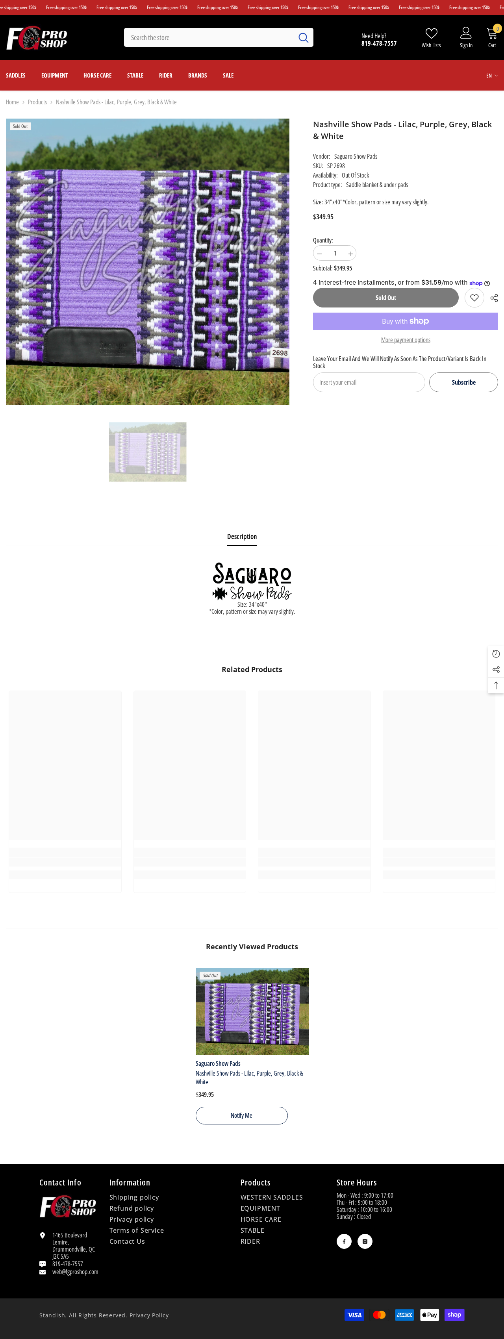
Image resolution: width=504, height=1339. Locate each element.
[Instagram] (365, 1241)
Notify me (241, 1115)
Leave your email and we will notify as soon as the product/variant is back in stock (399, 362)
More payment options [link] (405, 339)
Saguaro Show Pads (355, 156)
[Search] (218, 37)
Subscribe (464, 382)
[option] (148, 452)
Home (12, 102)
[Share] (491, 298)
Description (242, 536)
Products (37, 102)
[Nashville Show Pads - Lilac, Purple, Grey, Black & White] (252, 1011)
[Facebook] (344, 1241)
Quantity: (323, 240)
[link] (474, 297)
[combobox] (208, 37)
